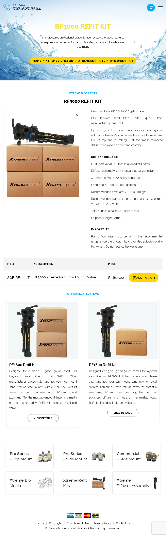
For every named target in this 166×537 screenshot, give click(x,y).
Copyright (55, 523)
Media (20, 483)
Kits (75, 483)
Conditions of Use (78, 523)
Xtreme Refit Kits (91, 60)
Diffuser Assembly (133, 483)
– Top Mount (21, 456)
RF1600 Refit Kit (103, 365)
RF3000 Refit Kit (83, 101)
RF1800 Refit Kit (23, 365)
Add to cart (145, 277)
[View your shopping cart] (150, 8)
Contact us (123, 523)
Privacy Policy (102, 523)
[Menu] (160, 8)
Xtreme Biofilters (60, 60)
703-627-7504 (27, 9)
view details (43, 418)
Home (37, 60)
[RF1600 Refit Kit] (123, 330)
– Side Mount (75, 456)
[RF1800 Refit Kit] (43, 330)
